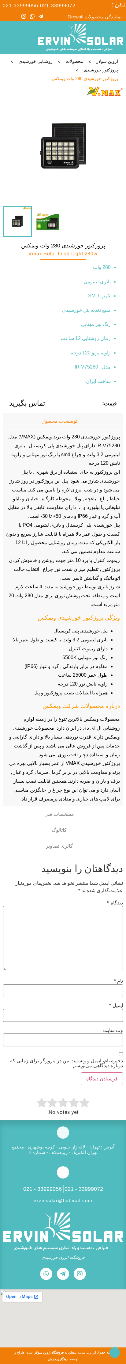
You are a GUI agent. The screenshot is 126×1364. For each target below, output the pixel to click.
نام (118, 981)
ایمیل (116, 1005)
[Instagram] (23, 16)
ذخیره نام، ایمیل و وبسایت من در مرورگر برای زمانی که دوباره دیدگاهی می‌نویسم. (66, 1063)
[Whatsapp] (32, 16)
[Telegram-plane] (40, 16)
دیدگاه (115, 902)
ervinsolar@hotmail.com (63, 1200)
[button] (8, 38)
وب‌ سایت (113, 1030)
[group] (63, 146)
